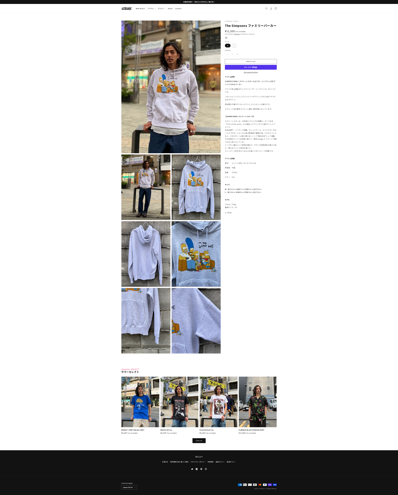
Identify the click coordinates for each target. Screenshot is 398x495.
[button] (266, 8)
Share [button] (229, 213)
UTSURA (261, 488)
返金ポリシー (220, 462)
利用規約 (211, 462)
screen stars (232, 21)
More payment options (251, 72)
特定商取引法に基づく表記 (179, 462)
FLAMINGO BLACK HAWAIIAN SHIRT (251, 430)
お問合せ (165, 462)
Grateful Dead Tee (207, 430)
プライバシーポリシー (198, 462)
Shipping (237, 34)
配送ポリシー (231, 462)
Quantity (228, 50)
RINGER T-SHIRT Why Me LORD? (132, 430)
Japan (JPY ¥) (128, 487)
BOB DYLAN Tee (166, 430)
